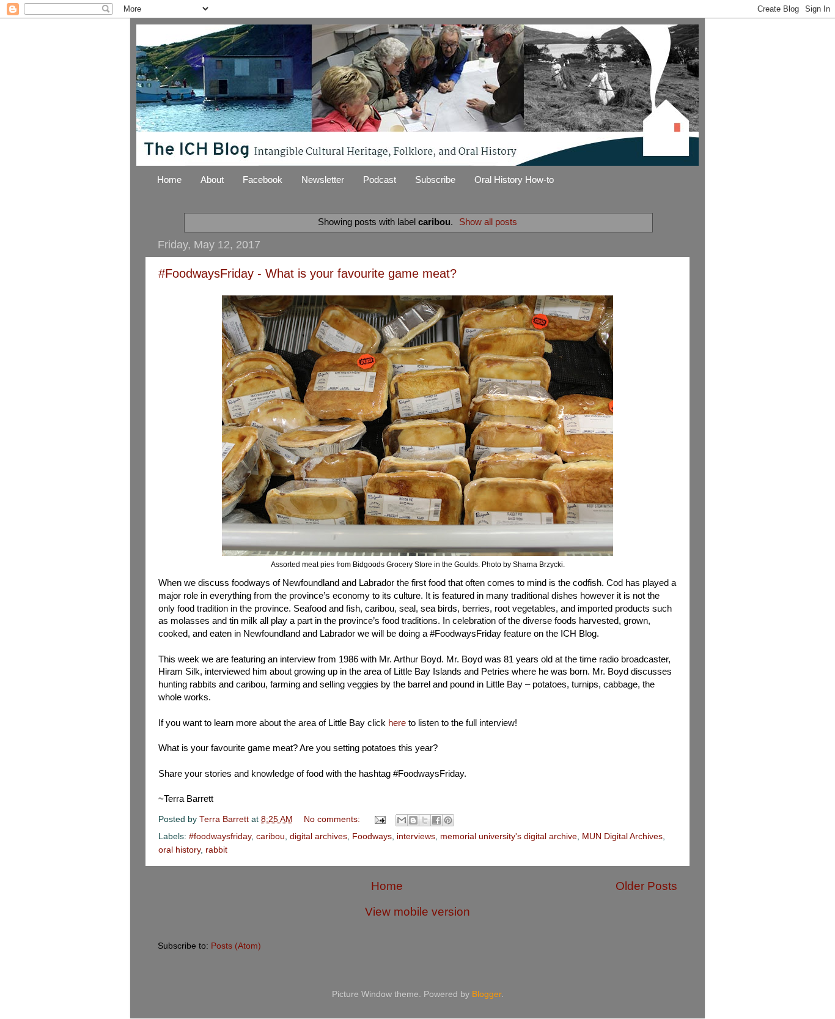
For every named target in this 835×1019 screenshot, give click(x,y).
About (212, 179)
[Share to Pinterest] (448, 820)
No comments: (333, 819)
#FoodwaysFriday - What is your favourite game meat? (307, 273)
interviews (416, 836)
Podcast (379, 179)
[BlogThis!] (413, 820)
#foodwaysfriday (220, 836)
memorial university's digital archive (508, 836)
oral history (179, 849)
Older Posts (646, 886)
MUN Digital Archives (622, 836)
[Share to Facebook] (436, 820)
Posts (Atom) (236, 945)
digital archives (318, 836)
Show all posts (488, 222)
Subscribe (435, 179)
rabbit (216, 849)
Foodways (372, 836)
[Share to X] (425, 820)
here (398, 723)
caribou (270, 836)
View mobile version (417, 911)
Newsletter (322, 179)
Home (169, 179)
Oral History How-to (514, 179)
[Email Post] (379, 819)
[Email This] (401, 820)
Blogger (486, 994)
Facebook (262, 179)
